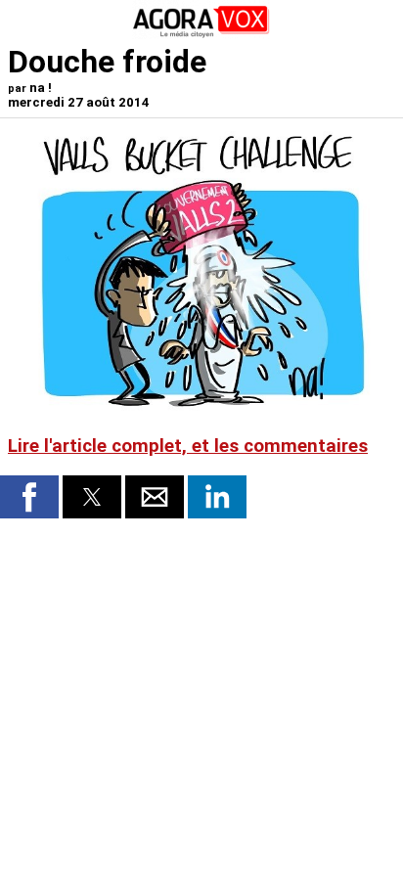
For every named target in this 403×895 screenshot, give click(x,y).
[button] (29, 496)
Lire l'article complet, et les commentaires (188, 446)
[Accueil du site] (201, 33)
